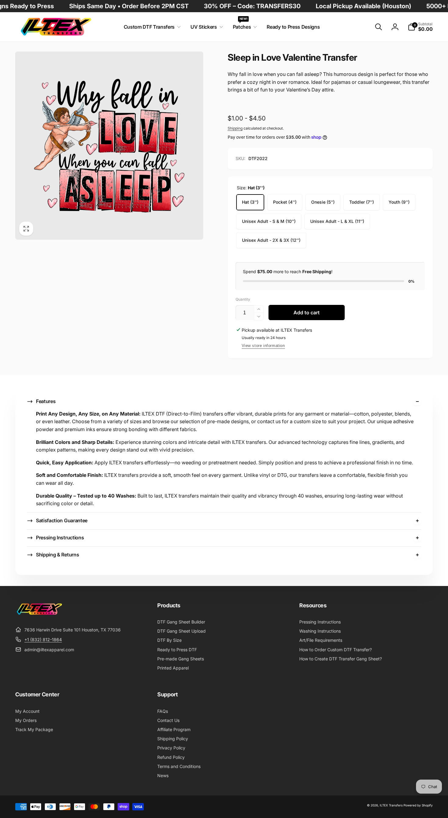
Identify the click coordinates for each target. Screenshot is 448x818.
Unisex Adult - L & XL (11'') (337, 221)
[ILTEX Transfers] (39, 615)
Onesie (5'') (323, 202)
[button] (151, 27)
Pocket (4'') (285, 202)
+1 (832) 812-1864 (43, 639)
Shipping (235, 128)
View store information (263, 345)
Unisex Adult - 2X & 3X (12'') (271, 240)
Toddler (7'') (361, 202)
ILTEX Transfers (391, 805)
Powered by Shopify (418, 805)
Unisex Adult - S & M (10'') (269, 221)
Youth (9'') (399, 202)
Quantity (243, 299)
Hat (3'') (250, 202)
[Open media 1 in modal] (109, 146)
